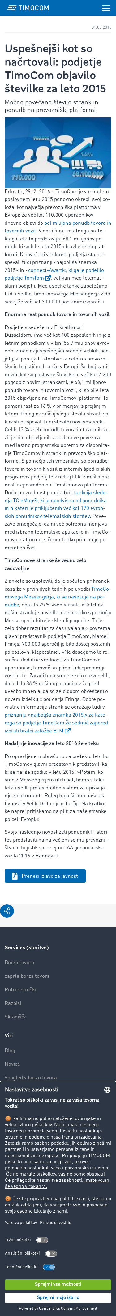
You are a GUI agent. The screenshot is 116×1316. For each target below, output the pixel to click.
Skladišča (16, 1017)
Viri (9, 1035)
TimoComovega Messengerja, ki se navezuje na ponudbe (58, 597)
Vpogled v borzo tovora (31, 1078)
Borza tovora (19, 962)
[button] (7, 911)
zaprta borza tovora (27, 976)
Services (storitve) (27, 947)
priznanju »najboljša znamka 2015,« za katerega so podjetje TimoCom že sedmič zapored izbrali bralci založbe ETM (56, 723)
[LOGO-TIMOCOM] (28, 7)
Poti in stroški (20, 990)
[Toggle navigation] (106, 8)
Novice (12, 1064)
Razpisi (13, 1003)
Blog (10, 1050)
